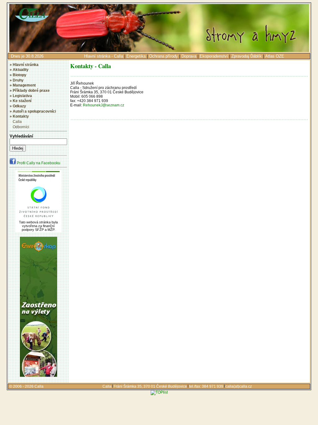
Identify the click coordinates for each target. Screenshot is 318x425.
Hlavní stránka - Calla (103, 56)
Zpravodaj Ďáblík (246, 56)
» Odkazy (18, 106)
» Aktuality (19, 70)
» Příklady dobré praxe (30, 90)
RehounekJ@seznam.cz (103, 105)
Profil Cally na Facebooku (38, 163)
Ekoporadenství (214, 56)
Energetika (136, 56)
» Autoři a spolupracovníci (33, 111)
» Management (23, 85)
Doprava (188, 56)
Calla (17, 121)
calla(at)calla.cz (238, 386)
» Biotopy (18, 75)
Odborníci (21, 127)
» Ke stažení (20, 101)
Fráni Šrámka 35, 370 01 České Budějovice (150, 386)
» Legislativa (21, 96)
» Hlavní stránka (24, 65)
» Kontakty (19, 116)
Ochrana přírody (163, 56)
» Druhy (17, 80)
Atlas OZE (274, 56)
